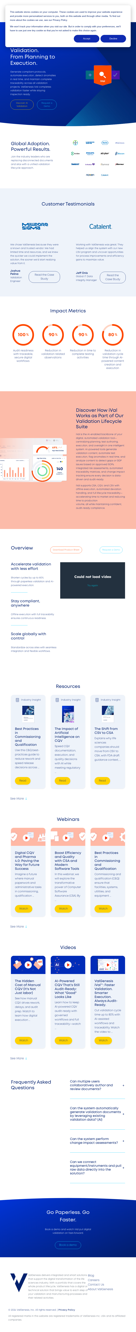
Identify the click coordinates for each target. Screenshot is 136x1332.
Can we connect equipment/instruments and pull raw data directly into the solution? (95, 1168)
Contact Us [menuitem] (96, 1285)
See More (17, 799)
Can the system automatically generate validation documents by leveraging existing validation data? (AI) (95, 1114)
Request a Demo (46, 104)
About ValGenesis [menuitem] (100, 1289)
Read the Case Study (44, 277)
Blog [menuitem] (91, 1275)
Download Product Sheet (66, 550)
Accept (86, 38)
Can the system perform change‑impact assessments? (94, 1141)
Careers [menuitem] (94, 1280)
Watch (23, 909)
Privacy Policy (60, 20)
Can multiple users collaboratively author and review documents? (91, 1085)
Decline (113, 38)
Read (22, 781)
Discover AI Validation (22, 104)
